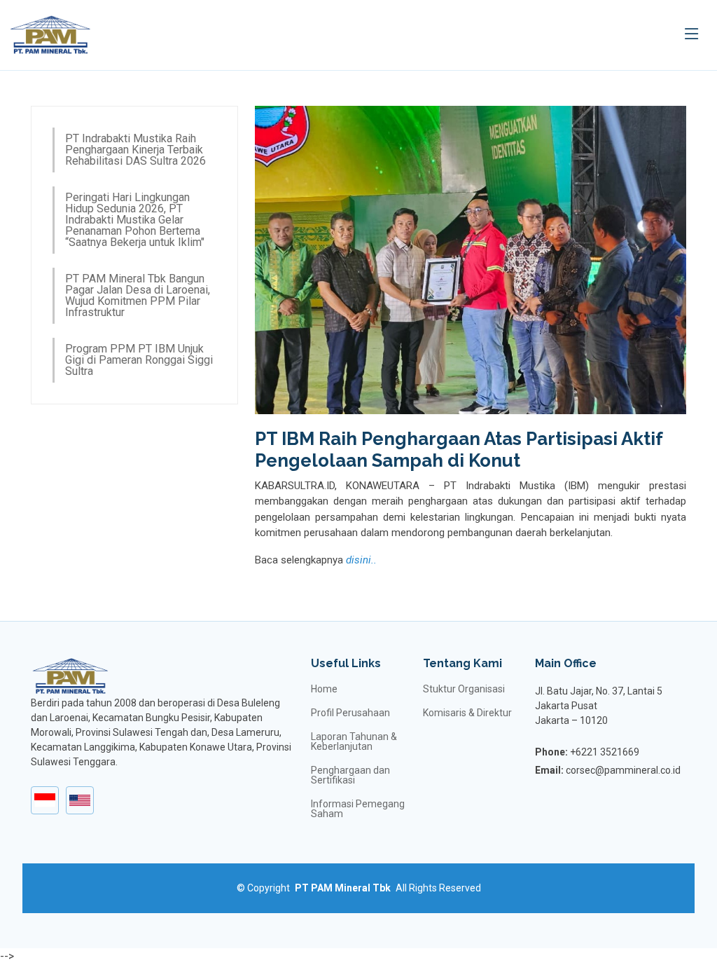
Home (324, 689)
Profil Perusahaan (350, 713)
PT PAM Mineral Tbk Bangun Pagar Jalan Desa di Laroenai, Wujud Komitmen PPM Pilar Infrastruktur (137, 295)
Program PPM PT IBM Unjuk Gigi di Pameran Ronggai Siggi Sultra (139, 360)
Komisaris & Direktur (467, 713)
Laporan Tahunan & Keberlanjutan (354, 741)
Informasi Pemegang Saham (358, 809)
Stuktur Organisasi (464, 689)
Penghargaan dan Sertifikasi (350, 775)
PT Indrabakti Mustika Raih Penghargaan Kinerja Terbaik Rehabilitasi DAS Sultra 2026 (135, 149)
